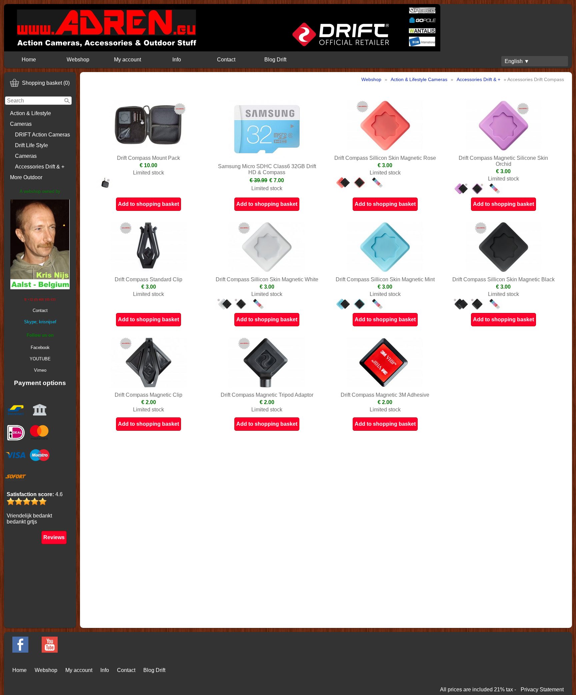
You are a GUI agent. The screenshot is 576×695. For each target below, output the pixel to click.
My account (127, 59)
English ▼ (517, 61)
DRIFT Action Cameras (42, 134)
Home (29, 59)
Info (176, 59)
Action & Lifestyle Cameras (30, 118)
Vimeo (40, 370)
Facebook (40, 347)
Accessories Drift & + (39, 166)
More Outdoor (26, 177)
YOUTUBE (40, 358)
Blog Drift (275, 59)
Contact (226, 59)
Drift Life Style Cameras (31, 150)
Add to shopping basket (148, 204)
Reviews (54, 537)
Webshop (78, 59)
